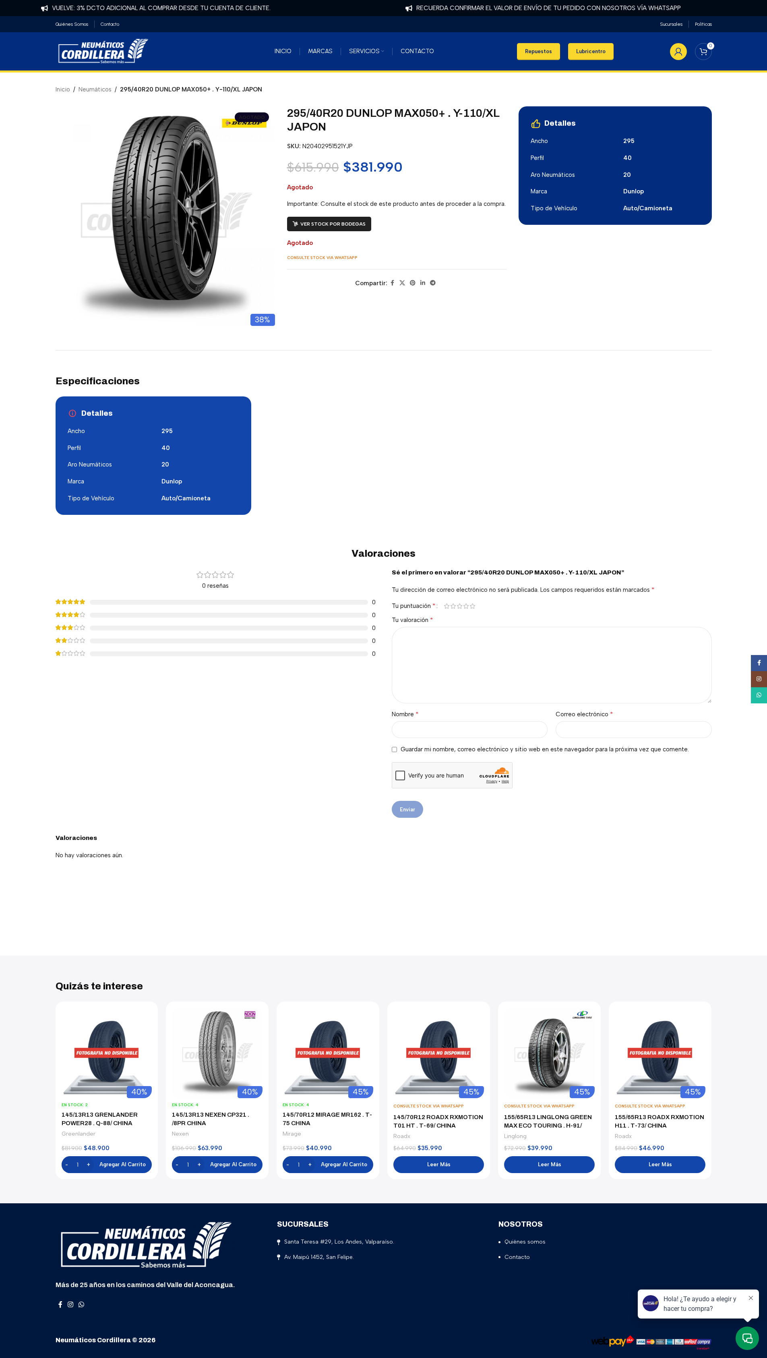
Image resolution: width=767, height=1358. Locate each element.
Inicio (63, 89)
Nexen (180, 1133)
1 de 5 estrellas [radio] (447, 606)
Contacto (517, 1257)
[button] (107, 1164)
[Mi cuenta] (678, 52)
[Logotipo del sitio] (103, 50)
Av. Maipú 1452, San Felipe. (319, 1257)
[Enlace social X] (402, 283)
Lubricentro (591, 51)
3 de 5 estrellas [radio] (460, 606)
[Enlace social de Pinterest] (412, 283)
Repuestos (538, 51)
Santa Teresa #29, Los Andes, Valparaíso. (339, 1241)
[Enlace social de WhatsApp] (81, 1304)
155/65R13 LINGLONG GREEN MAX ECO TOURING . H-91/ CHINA (548, 1125)
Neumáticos (95, 89)
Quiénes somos (525, 1241)
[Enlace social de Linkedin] (423, 283)
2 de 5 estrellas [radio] (453, 606)
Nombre (405, 714)
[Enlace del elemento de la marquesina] (138, 8)
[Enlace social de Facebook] (392, 283)
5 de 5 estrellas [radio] (472, 606)
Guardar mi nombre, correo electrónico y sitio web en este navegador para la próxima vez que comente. (545, 749)
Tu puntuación (414, 606)
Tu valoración (412, 620)
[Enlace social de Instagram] (70, 1304)
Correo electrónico (584, 714)
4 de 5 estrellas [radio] (466, 606)
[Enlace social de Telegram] (433, 283)
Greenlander (78, 1133)
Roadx (401, 1136)
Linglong (515, 1136)
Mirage (292, 1133)
